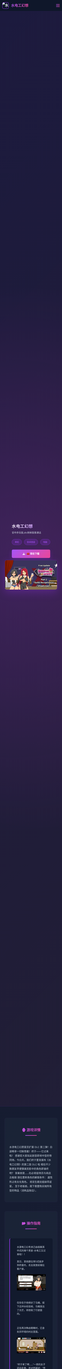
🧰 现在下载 (33, 553)
